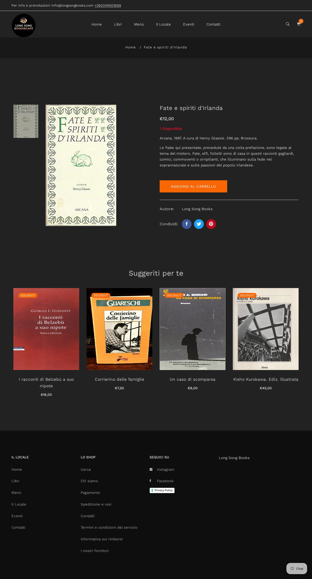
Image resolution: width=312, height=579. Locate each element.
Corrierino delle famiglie (119, 379)
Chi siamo (89, 481)
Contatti (213, 24)
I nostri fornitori (95, 551)
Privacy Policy (164, 490)
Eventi (188, 24)
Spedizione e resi (96, 504)
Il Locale (163, 24)
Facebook (165, 481)
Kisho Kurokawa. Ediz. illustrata (265, 379)
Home (96, 24)
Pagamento (90, 492)
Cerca (86, 469)
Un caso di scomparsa (192, 379)
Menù (139, 24)
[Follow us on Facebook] (187, 224)
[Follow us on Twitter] (199, 224)
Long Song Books (234, 458)
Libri (118, 24)
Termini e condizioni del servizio (109, 527)
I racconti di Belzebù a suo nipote (46, 382)
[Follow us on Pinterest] (211, 224)
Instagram (165, 469)
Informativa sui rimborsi (102, 539)
